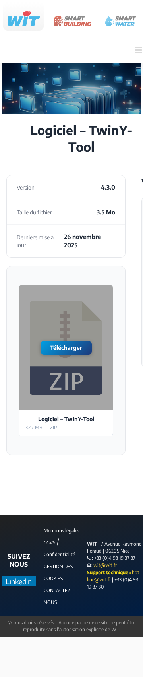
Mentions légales (61, 531)
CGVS (49, 543)
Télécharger (66, 347)
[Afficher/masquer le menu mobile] (139, 50)
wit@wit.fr (104, 565)
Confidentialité (59, 554)
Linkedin (19, 581)
